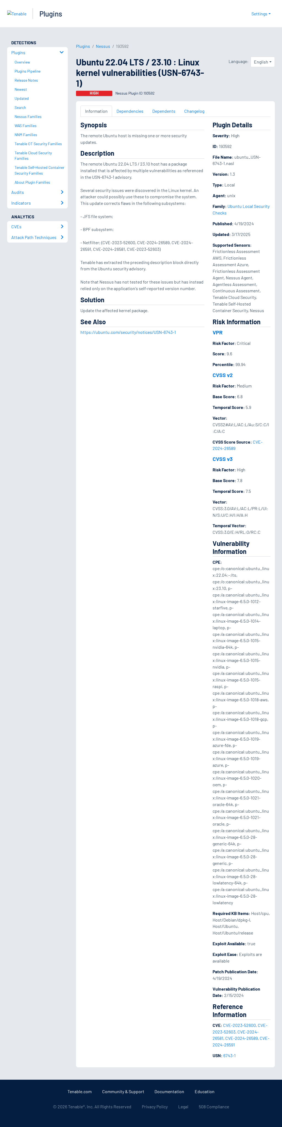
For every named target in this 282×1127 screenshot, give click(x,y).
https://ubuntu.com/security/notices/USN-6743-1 (128, 332)
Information (96, 111)
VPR (218, 332)
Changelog (194, 111)
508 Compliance (214, 1106)
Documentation (169, 1091)
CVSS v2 (223, 375)
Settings (259, 13)
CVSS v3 (223, 458)
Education (205, 1091)
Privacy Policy (155, 1106)
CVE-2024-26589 (241, 1038)
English (261, 61)
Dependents (163, 111)
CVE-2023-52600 (239, 1025)
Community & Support (123, 1091)
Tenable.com (79, 1091)
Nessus (103, 46)
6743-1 (229, 1055)
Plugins (50, 13)
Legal (183, 1106)
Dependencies (129, 111)
